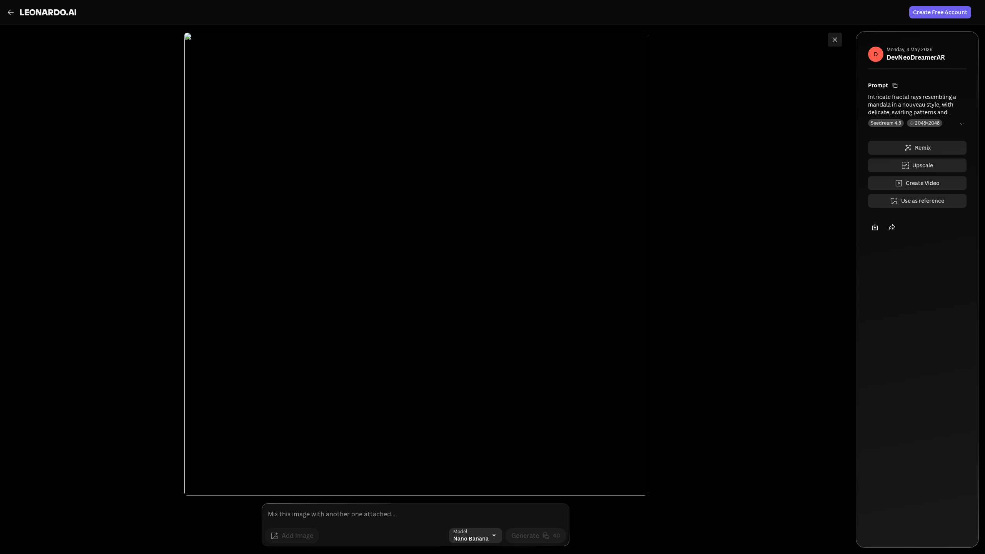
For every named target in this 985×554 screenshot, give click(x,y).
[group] (40, 12)
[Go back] (11, 12)
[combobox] (475, 535)
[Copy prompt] (895, 85)
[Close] (835, 40)
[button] (892, 227)
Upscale (922, 165)
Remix (923, 147)
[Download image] (875, 227)
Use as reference (922, 200)
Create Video (923, 183)
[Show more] (962, 123)
